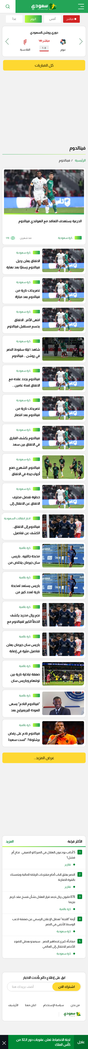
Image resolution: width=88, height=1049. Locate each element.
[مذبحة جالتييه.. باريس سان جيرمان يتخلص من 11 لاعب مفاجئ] (42, 555)
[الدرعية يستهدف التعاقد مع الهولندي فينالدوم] (42, 206)
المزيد (10, 841)
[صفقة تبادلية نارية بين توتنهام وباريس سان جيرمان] (42, 674)
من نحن (75, 1005)
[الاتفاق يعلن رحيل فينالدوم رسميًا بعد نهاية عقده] (42, 260)
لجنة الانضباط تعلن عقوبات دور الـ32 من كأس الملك (43, 1042)
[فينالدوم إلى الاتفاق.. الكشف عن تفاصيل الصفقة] (42, 526)
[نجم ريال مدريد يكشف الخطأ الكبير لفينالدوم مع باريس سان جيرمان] (42, 615)
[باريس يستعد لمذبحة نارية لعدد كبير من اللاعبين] (42, 585)
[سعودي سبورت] (44, 6)
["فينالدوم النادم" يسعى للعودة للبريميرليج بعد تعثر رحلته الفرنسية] (42, 703)
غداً (14, 19)
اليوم (33, 19)
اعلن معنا (30, 1005)
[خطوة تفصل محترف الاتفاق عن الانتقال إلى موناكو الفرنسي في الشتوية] (42, 496)
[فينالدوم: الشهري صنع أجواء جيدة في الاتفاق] (42, 467)
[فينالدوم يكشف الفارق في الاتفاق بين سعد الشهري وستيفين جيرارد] (42, 437)
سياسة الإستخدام (53, 1005)
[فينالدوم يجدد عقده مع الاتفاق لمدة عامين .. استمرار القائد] (42, 378)
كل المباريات (44, 65)
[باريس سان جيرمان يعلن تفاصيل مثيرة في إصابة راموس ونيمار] (42, 644)
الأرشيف (13, 1005)
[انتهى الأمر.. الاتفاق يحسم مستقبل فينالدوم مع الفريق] (42, 319)
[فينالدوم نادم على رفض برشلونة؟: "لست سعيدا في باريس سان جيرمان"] (42, 733)
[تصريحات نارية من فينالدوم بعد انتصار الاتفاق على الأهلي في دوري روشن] (42, 408)
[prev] (81, 41)
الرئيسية (80, 160)
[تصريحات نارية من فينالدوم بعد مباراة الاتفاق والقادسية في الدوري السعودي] (42, 290)
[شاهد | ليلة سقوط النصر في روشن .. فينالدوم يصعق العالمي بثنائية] (42, 349)
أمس (52, 19)
